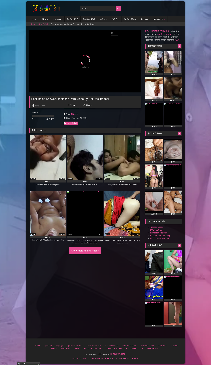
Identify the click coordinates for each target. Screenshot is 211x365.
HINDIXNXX (158, 19)
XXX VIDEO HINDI (150, 349)
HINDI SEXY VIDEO (117, 354)
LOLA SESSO (156, 230)
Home (34, 19)
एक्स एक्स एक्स (57, 19)
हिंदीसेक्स (74, 114)
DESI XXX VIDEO (114, 349)
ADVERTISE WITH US (80, 358)
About (72, 105)
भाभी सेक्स (103, 19)
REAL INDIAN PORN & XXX (157, 31)
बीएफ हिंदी (59, 346)
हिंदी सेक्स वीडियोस (130, 19)
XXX (177, 40)
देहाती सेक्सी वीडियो (89, 19)
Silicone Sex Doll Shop (160, 236)
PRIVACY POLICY (131, 358)
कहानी (77, 349)
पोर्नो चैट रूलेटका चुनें (164, 34)
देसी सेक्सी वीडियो (72, 19)
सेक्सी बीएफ (115, 19)
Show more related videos (85, 250)
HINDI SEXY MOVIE (93, 349)
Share (89, 105)
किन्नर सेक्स (144, 19)
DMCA (93, 358)
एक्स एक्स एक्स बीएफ (75, 346)
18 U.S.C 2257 (117, 358)
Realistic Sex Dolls (158, 233)
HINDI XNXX (131, 349)
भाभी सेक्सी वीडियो (147, 346)
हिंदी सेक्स (45, 19)
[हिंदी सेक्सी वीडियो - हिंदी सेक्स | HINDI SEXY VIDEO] (45, 8)
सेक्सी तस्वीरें (65, 349)
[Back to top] (203, 357)
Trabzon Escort (156, 227)
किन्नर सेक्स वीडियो (94, 346)
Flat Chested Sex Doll (159, 239)
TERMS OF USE (103, 358)
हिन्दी (23, 363)
